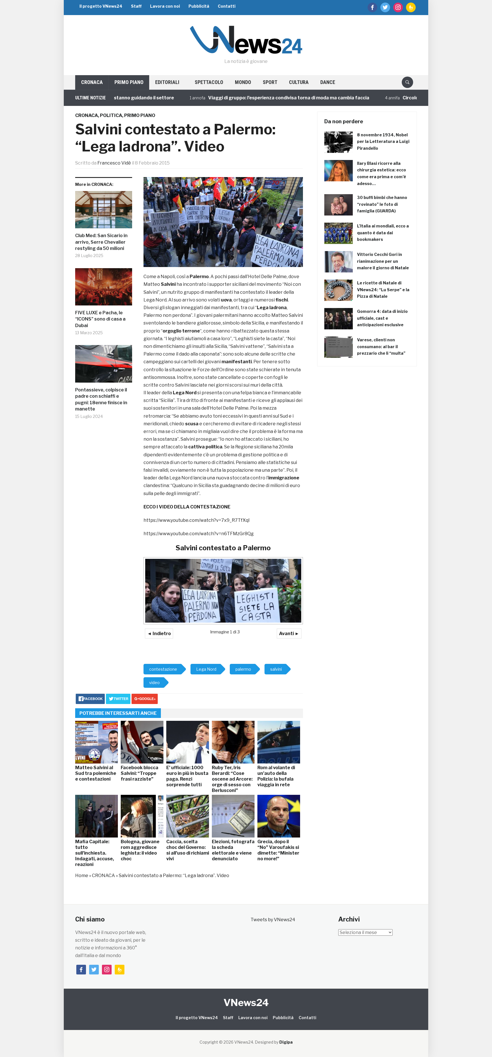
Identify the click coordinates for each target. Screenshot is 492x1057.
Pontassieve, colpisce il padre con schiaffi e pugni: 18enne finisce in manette (101, 399)
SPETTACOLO (209, 82)
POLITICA (111, 115)
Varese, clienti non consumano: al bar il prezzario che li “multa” (381, 346)
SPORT (270, 82)
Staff (136, 6)
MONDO (243, 82)
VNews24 (246, 1002)
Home (81, 875)
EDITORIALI (167, 82)
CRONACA (92, 82)
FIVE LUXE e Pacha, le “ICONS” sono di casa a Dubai (100, 319)
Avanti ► (289, 633)
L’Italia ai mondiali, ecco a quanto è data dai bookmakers (383, 232)
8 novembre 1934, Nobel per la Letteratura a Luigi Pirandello (383, 141)
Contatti (226, 6)
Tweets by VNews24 (273, 919)
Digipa (286, 1042)
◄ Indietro (159, 633)
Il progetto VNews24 (100, 6)
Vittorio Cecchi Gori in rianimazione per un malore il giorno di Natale (383, 261)
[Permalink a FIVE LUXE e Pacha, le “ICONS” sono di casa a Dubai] (103, 289)
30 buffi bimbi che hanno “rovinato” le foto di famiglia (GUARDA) (382, 204)
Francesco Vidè (114, 163)
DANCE (327, 82)
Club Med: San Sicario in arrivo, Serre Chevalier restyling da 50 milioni (101, 242)
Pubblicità (198, 6)
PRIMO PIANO (129, 82)
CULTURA (299, 82)
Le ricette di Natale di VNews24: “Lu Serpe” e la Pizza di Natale (383, 289)
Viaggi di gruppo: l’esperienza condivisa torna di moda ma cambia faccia (256, 97)
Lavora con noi (165, 6)
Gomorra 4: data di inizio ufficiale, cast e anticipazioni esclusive (382, 318)
